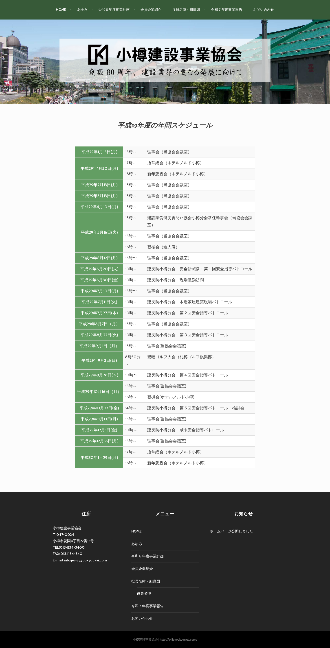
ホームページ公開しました (231, 531)
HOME (61, 10)
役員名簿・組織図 (186, 10)
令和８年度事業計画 (114, 10)
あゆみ (82, 10)
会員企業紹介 (151, 10)
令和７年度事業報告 (226, 10)
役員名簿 (144, 593)
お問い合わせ (263, 10)
